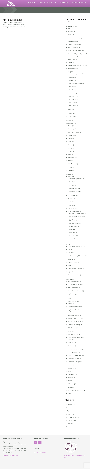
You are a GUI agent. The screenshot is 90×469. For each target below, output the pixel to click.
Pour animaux (72, 68)
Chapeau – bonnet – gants (76, 213)
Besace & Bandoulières (76, 83)
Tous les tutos (31, 2)
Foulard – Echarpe (73, 44)
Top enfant (72, 236)
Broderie (68, 120)
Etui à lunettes (72, 41)
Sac (69, 72)
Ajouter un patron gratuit (79, 2)
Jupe (69, 249)
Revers (70, 387)
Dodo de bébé (73, 188)
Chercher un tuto (64, 2)
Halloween (69, 408)
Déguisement (71, 195)
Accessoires (69, 26)
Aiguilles (70, 303)
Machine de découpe (74, 362)
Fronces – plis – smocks (74, 355)
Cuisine (70, 138)
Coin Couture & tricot (74, 132)
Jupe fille (71, 220)
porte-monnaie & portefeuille (76, 65)
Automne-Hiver (70, 404)
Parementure (71, 374)
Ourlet (69, 371)
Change (71, 185)
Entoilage (70, 346)
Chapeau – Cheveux (73, 38)
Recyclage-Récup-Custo (73, 417)
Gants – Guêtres (72, 47)
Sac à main (72, 105)
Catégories (41, 2)
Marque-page (71, 59)
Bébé (69, 176)
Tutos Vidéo (69, 423)
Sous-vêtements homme (75, 291)
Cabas (71, 86)
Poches (70, 377)
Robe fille (72, 232)
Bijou (69, 28)
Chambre (70, 129)
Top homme (71, 294)
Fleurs (69, 145)
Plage (69, 62)
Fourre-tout (72, 93)
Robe (69, 265)
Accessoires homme (73, 281)
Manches (70, 365)
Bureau (70, 126)
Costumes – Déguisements (75, 246)
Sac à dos (72, 102)
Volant (69, 393)
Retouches (71, 384)
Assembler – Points (73, 315)
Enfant (68, 174)
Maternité (70, 259)
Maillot (70, 253)
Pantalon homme (73, 287)
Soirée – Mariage (71, 420)
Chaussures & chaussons (76, 217)
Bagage (71, 77)
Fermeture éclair (72, 352)
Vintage (68, 427)
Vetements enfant (73, 211)
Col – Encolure (72, 328)
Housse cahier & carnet (74, 50)
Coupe (70, 331)
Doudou (70, 199)
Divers (69, 141)
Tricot (68, 298)
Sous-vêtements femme (75, 268)
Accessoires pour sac (75, 74)
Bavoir (71, 182)
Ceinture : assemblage (74, 324)
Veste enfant (73, 239)
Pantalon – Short (72, 262)
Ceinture (70, 35)
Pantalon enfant (73, 223)
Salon (69, 167)
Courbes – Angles (73, 334)
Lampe (70, 151)
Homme (68, 279)
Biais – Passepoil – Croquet (75, 318)
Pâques (68, 411)
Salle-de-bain (71, 164)
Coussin (70, 135)
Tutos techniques (71, 301)
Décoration (69, 123)
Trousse (70, 116)
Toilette (70, 113)
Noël (69, 154)
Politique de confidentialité (10, 455)
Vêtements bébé (74, 191)
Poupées (70, 205)
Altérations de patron (74, 306)
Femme (68, 244)
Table (69, 170)
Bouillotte (70, 31)
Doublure (70, 342)
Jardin (69, 148)
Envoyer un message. (40, 452)
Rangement (71, 157)
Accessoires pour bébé (75, 178)
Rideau (70, 161)
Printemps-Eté (70, 414)
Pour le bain (72, 226)
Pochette (72, 99)
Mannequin (71, 368)
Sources (49, 2)
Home (9, 10)
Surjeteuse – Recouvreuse (75, 390)
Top (69, 272)
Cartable (71, 90)
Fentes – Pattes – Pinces (75, 349)
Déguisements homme (74, 284)
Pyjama (71, 229)
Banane (71, 80)
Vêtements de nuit (73, 275)
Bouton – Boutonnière (74, 321)
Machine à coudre (73, 358)
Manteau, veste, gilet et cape (76, 256)
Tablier (70, 110)
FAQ (56, 2)
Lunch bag (72, 96)
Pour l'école (71, 208)
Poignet (70, 381)
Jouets (69, 202)
